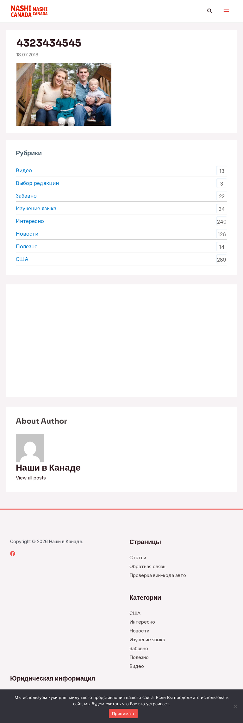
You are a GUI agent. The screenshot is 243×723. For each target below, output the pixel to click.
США (22, 259)
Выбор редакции (37, 183)
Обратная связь (147, 566)
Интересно (30, 221)
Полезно (27, 246)
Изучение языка (36, 208)
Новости (27, 234)
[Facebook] (12, 553)
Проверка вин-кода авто (157, 575)
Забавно (26, 196)
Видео (24, 170)
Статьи (137, 558)
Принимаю (123, 713)
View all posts (31, 478)
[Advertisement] (121, 340)
